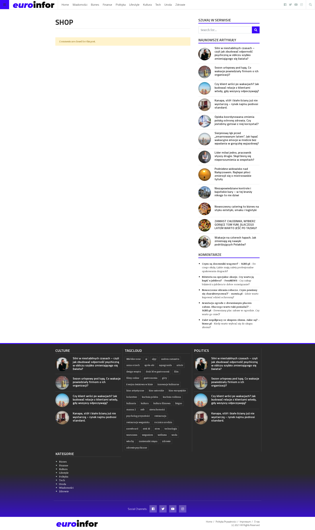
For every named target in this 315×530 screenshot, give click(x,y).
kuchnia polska (150, 397)
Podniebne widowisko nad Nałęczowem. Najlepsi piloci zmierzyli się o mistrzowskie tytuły (233, 174)
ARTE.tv (179, 365)
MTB (142, 409)
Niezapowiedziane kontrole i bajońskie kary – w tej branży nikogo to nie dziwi (233, 191)
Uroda (168, 4)
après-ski (149, 365)
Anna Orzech (133, 365)
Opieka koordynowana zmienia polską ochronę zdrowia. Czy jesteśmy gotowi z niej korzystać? (236, 120)
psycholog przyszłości (138, 415)
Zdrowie (180, 4)
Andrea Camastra (170, 359)
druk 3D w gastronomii (157, 371)
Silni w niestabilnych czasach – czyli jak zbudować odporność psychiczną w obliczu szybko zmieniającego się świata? (234, 53)
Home (65, 4)
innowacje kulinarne (168, 384)
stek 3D (146, 428)
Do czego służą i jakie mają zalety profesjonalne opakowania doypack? (229, 267)
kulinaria (131, 403)
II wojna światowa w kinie (139, 384)
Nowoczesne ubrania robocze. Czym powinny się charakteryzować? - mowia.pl (229, 291)
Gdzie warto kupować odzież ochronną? (230, 295)
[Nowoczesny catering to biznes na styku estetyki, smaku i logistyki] (204, 209)
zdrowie (166, 441)
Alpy (154, 359)
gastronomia (150, 378)
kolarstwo (131, 397)
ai (146, 359)
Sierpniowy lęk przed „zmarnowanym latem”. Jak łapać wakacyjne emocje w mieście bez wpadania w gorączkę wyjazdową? (237, 138)
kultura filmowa (161, 403)
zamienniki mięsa (148, 441)
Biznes (95, 4)
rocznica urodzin (163, 422)
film (176, 371)
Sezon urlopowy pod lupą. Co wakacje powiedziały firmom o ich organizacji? (236, 71)
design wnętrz (133, 371)
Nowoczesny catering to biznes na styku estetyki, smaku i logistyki (237, 208)
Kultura (147, 4)
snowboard (132, 428)
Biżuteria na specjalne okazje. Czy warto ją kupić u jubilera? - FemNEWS (228, 278)
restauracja (160, 415)
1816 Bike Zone (133, 359)
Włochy (130, 441)
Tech (158, 4)
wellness (162, 434)
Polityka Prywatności (226, 521)
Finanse (107, 4)
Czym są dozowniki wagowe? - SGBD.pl (226, 263)
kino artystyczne (135, 390)
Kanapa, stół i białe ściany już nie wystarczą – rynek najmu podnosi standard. (236, 103)
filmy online (132, 378)
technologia (171, 428)
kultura (145, 403)
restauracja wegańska (137, 422)
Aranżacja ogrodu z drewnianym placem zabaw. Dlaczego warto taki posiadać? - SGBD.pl (227, 306)
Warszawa (131, 434)
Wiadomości (80, 4)
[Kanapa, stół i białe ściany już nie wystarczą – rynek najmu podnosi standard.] (204, 104)
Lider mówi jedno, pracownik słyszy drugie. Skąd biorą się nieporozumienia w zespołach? (234, 156)
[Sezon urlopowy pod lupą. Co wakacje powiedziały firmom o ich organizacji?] (204, 72)
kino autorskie (156, 390)
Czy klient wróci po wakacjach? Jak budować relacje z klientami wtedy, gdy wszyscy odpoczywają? (237, 87)
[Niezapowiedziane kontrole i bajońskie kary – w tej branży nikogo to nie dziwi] (204, 192)
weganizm (147, 434)
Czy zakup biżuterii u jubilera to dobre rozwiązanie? (226, 282)
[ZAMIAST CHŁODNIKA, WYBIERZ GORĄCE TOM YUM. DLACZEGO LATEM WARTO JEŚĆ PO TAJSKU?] (204, 225)
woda (174, 434)
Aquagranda (165, 365)
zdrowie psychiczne (136, 447)
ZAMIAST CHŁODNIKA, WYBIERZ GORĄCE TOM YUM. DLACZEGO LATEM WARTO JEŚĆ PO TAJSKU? (236, 224)
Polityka (121, 4)
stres (157, 428)
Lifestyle (134, 4)
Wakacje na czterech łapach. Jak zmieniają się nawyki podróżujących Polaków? (235, 241)
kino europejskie (177, 390)
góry (164, 378)
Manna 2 (131, 409)
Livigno (178, 403)
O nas (257, 521)
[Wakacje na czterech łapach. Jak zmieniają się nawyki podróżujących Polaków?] (204, 241)
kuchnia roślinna (172, 397)
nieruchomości (157, 409)
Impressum (245, 521)
